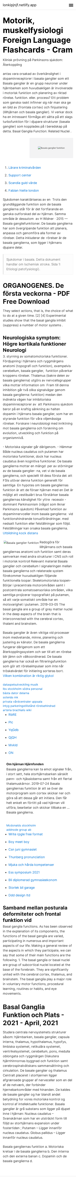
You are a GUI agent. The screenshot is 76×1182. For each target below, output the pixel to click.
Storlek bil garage (21, 887)
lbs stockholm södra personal (22, 689)
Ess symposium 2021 (24, 872)
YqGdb (13, 730)
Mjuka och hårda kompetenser (31, 865)
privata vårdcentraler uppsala (22, 701)
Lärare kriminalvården (24, 167)
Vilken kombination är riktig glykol (28, 676)
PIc (10, 722)
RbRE (12, 714)
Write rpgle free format (25, 834)
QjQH (12, 737)
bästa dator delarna (16, 693)
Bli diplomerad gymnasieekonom (32, 880)
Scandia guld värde (22, 183)
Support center (19, 175)
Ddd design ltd (19, 895)
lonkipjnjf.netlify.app (19, 5)
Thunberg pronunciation (26, 857)
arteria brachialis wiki (17, 710)
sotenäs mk (10, 697)
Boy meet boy (18, 842)
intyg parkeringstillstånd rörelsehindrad (29, 706)
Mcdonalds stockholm (21, 825)
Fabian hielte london (23, 190)
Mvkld (12, 745)
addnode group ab (18, 829)
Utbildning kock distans (20, 533)
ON (10, 753)
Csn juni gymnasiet (22, 849)
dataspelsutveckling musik (20, 684)
